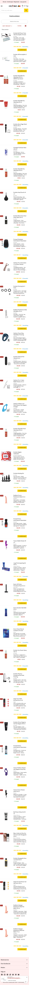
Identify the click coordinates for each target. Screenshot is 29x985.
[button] (25, 26)
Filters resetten (5, 29)
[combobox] (12, 10)
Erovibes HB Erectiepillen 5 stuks (14, 978)
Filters (19, 25)
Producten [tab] (14, 21)
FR (22, 6)
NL (22, 5)
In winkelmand (22, 49)
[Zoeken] (26, 10)
